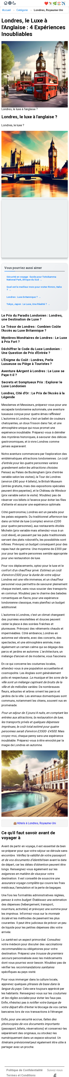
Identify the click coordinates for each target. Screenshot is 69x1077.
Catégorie (22, 10)
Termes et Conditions (21, 1075)
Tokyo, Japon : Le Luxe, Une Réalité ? (28, 304)
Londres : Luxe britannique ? (24, 296)
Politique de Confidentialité (24, 1070)
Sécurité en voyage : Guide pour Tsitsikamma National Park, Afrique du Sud (31, 278)
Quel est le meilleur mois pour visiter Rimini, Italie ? (34, 288)
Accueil (6, 10)
